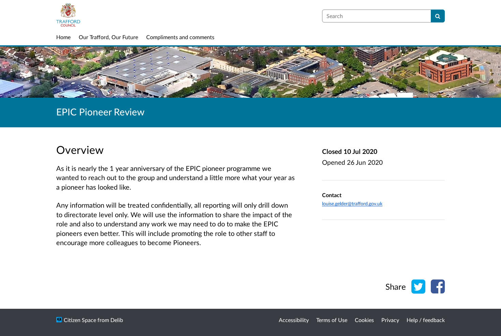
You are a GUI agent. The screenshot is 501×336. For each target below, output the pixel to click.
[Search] (438, 16)
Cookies (364, 320)
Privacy (390, 320)
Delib (116, 320)
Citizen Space (80, 320)
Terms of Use (331, 320)
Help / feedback (426, 320)
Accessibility (294, 320)
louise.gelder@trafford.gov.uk (352, 203)
